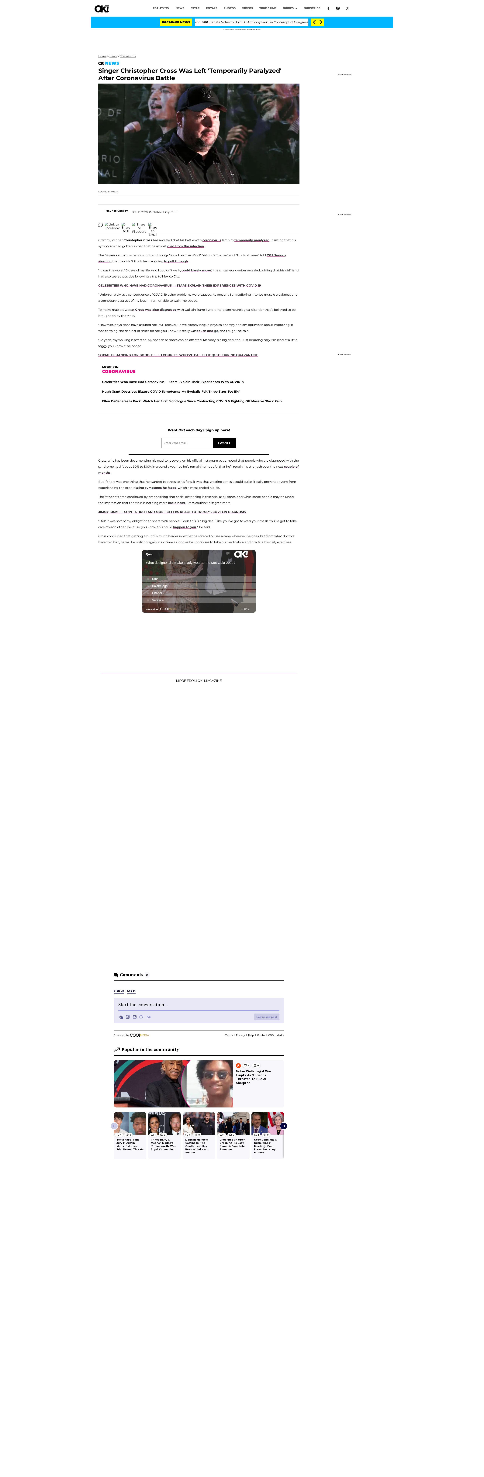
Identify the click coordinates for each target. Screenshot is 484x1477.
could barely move (196, 270)
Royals (211, 8)
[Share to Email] (152, 225)
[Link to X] (347, 8)
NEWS (180, 8)
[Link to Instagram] (338, 8)
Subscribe (312, 8)
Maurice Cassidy (116, 210)
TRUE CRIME (267, 8)
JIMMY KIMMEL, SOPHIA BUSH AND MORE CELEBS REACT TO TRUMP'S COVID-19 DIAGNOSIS (172, 512)
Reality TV (161, 8)
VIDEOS (247, 8)
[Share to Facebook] (112, 225)
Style (195, 8)
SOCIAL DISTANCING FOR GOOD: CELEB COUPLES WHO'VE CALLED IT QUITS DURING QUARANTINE (178, 355)
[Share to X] (126, 225)
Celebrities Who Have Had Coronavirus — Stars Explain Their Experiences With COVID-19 (173, 382)
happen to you (184, 527)
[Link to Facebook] (328, 8)
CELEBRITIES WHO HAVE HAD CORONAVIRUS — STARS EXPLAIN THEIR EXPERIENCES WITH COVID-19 (179, 285)
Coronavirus (128, 56)
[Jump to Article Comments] (100, 225)
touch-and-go (207, 331)
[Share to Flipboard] (139, 225)
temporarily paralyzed (251, 240)
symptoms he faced (160, 488)
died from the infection (185, 246)
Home (102, 56)
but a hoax (176, 503)
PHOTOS (230, 8)
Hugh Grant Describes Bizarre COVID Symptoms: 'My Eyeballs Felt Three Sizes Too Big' (171, 391)
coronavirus (211, 240)
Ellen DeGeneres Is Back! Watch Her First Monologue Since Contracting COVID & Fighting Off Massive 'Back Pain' (192, 401)
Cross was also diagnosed (155, 310)
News (113, 56)
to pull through (176, 261)
